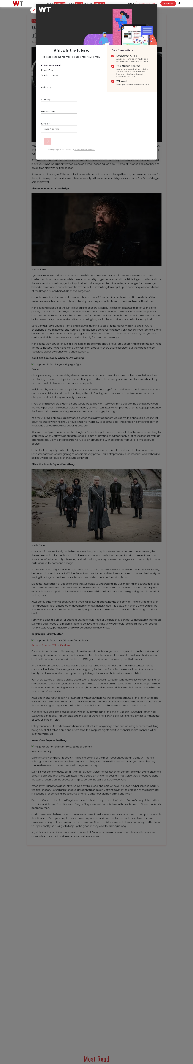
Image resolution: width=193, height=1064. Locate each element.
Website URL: (48, 111)
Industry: (46, 87)
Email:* (45, 123)
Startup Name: (49, 75)
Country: (46, 99)
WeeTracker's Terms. (84, 150)
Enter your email (51, 65)
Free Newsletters (122, 50)
